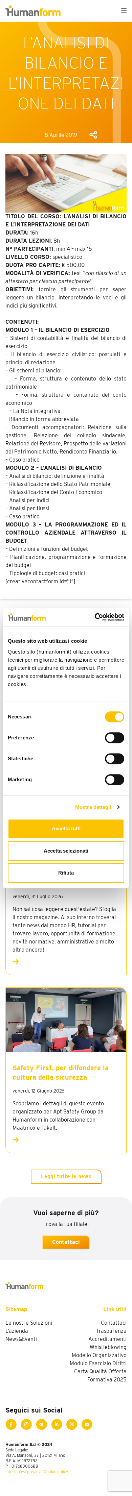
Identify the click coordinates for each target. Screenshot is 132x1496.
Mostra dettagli (93, 807)
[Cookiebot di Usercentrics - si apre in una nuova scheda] (95, 617)
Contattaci (66, 1242)
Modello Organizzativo (99, 1355)
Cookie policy (56, 1471)
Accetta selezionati (66, 851)
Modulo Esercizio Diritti (98, 1363)
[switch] (114, 737)
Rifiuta (66, 873)
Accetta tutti (66, 828)
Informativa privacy (22, 1471)
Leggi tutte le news (66, 1176)
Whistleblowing (108, 1347)
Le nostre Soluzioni (28, 1323)
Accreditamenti (107, 1339)
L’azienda (16, 1331)
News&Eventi (21, 1339)
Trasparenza (111, 1331)
